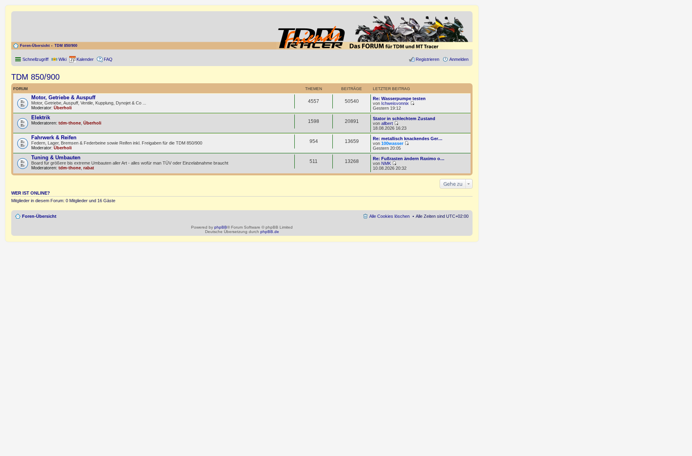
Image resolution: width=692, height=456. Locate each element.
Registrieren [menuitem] (427, 59)
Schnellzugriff (35, 59)
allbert (387, 123)
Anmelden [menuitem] (459, 59)
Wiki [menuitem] (62, 59)
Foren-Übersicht (35, 46)
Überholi (63, 107)
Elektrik (40, 118)
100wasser (392, 143)
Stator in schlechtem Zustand (404, 118)
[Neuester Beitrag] (412, 103)
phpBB (220, 227)
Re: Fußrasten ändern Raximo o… (409, 158)
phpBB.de (269, 231)
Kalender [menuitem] (85, 59)
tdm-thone (69, 123)
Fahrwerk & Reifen (53, 138)
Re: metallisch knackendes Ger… (408, 138)
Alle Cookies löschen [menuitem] (389, 216)
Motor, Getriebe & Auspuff (63, 97)
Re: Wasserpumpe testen (399, 98)
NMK (386, 163)
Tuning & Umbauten (55, 158)
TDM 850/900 (65, 46)
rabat (88, 167)
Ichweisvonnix (395, 103)
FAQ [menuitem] (108, 59)
